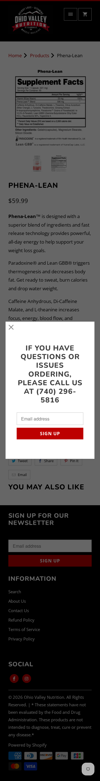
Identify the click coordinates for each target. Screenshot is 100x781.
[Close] (11, 327)
